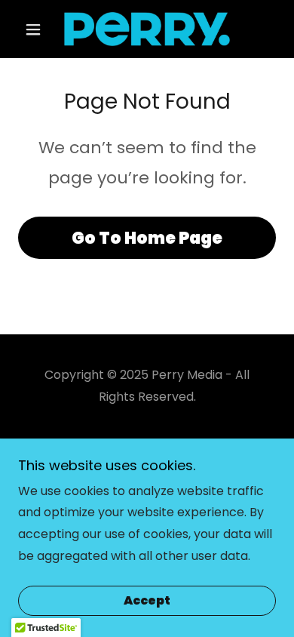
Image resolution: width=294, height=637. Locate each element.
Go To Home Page (147, 238)
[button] (37, 29)
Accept (147, 601)
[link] (147, 29)
